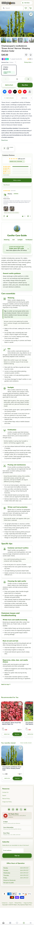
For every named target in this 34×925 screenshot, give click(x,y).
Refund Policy (6, 798)
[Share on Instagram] (10, 91)
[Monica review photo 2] (12, 208)
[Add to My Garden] (31, 14)
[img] (6, 191)
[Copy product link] (30, 91)
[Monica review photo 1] (5, 208)
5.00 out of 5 (21, 159)
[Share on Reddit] (20, 91)
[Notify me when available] (31, 55)
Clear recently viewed (25, 743)
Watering (6, 239)
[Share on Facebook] (4, 91)
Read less (4, 140)
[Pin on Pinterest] (25, 91)
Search (4, 795)
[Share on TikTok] (15, 91)
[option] (3, 40)
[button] (6, 166)
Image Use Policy (7, 802)
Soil (13, 239)
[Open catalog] (10, 922)
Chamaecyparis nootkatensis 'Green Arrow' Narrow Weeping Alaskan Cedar (11, 768)
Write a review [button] (17, 180)
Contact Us (5, 792)
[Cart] (30, 8)
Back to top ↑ (5, 684)
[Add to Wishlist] (26, 55)
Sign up (17, 856)
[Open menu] (31, 922)
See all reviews (6, 174)
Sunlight (20, 239)
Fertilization (29, 239)
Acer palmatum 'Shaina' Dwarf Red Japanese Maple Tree (11, 723)
